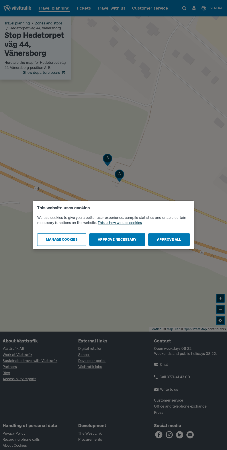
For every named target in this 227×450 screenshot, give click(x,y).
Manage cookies (62, 239)
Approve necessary (117, 239)
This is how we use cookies (120, 223)
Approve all (169, 239)
